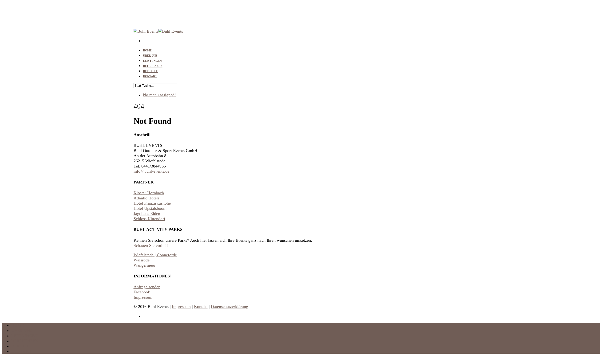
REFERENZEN (24, 341)
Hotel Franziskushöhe (152, 203)
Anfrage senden (147, 286)
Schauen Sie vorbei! (151, 245)
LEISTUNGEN (24, 335)
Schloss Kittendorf (149, 218)
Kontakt (201, 306)
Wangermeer (144, 265)
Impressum (143, 297)
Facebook (142, 292)
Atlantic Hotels (146, 198)
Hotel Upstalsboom (150, 208)
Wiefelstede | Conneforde (155, 255)
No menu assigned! (159, 95)
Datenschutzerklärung (229, 306)
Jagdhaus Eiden (147, 213)
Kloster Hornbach (149, 193)
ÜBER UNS (21, 330)
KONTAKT (150, 76)
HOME (17, 325)
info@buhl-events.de (151, 171)
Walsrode (142, 260)
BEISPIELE (21, 346)
